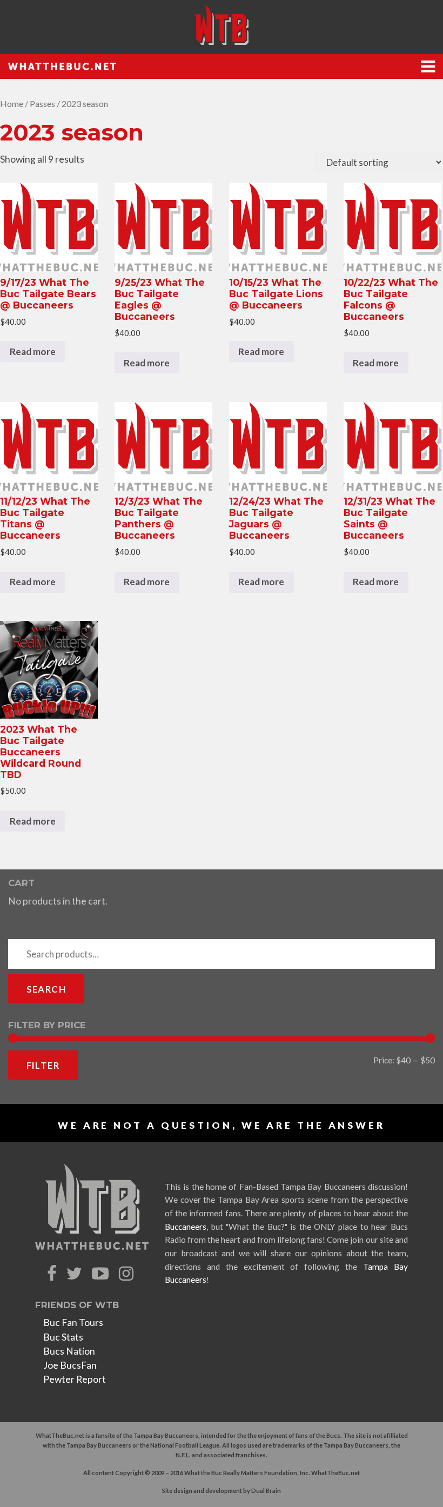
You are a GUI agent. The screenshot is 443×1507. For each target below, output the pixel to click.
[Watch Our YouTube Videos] (102, 1274)
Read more (33, 351)
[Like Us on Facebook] (53, 1274)
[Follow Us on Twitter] (75, 1274)
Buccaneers (185, 1226)
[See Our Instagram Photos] (127, 1274)
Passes (42, 103)
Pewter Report (74, 1379)
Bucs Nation (69, 1351)
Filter (42, 1065)
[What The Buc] (221, 25)
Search (46, 989)
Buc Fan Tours (73, 1322)
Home (11, 103)
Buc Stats (63, 1337)
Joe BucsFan (70, 1365)
